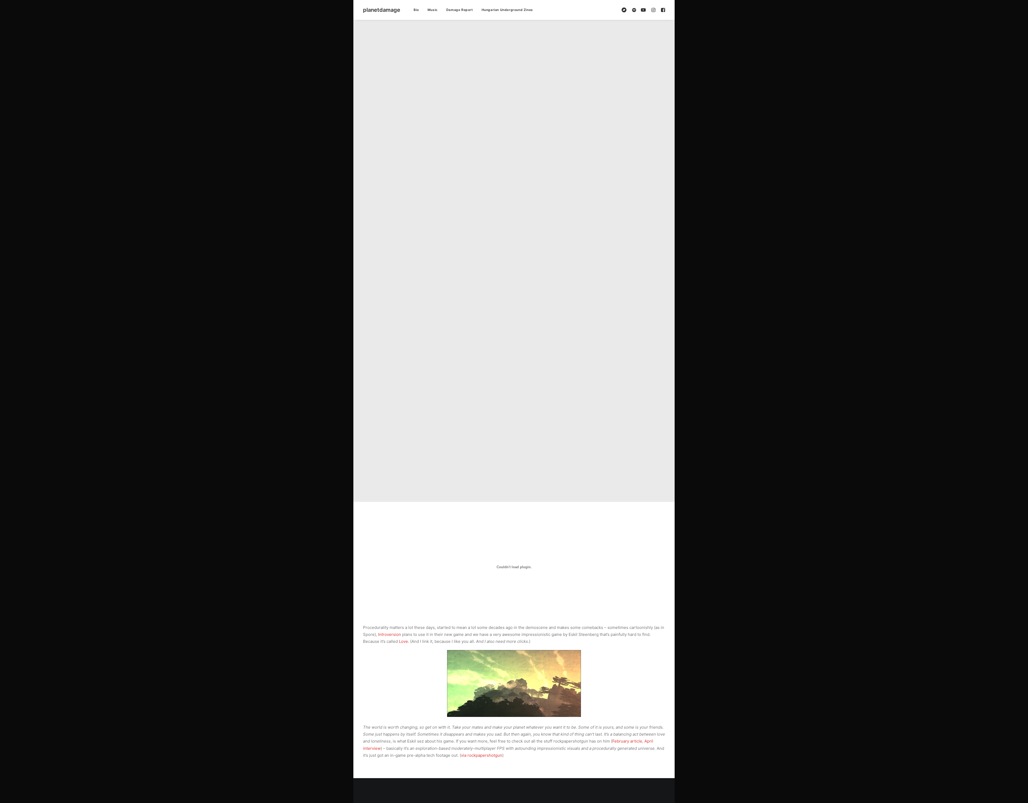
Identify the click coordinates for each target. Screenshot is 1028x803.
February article (627, 741)
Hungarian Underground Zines (507, 10)
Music (433, 10)
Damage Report (459, 10)
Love (403, 641)
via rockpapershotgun (481, 755)
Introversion (389, 634)
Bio (416, 10)
